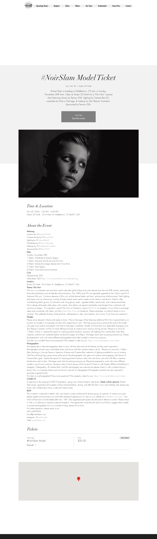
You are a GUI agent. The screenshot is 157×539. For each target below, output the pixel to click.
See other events (78, 118)
